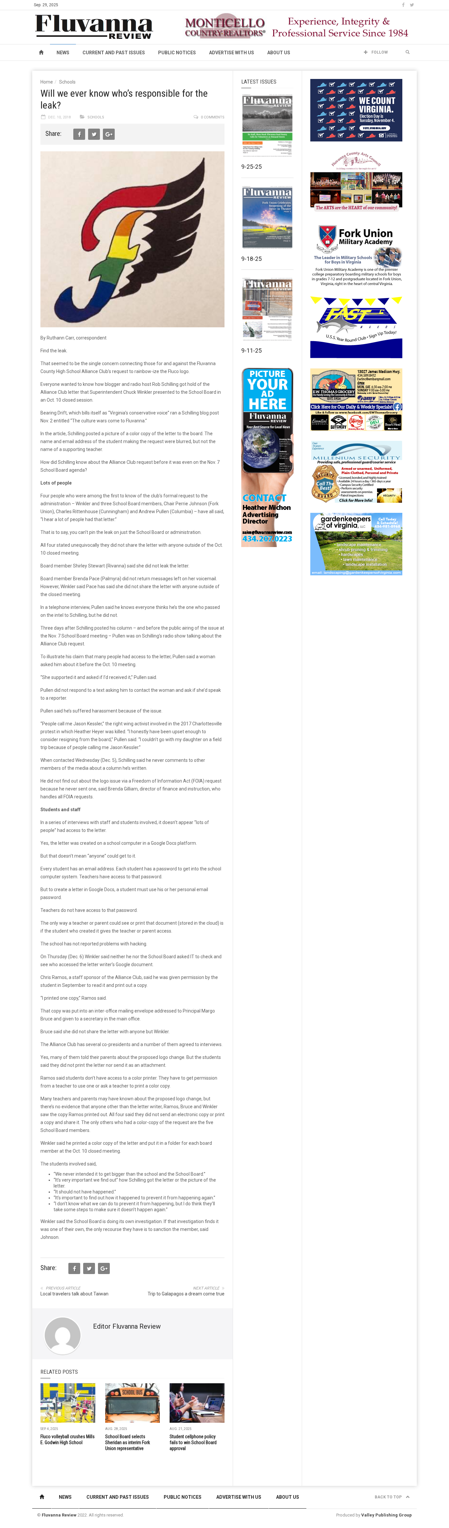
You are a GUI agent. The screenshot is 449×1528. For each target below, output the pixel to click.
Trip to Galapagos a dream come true (186, 1293)
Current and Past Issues (114, 52)
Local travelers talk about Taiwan (74, 1293)
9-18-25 (251, 258)
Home (46, 82)
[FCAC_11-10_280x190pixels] (356, 182)
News (63, 52)
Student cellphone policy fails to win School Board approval (193, 1442)
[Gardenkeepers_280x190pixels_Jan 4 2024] (356, 543)
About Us (278, 52)
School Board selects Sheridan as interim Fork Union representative (127, 1442)
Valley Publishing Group (386, 1515)
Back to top (389, 1497)
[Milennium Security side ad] (356, 471)
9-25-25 (251, 166)
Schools (67, 82)
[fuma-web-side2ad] (356, 254)
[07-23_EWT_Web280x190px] (356, 399)
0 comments (213, 117)
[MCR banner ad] (297, 25)
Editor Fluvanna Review (127, 1326)
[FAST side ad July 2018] (356, 327)
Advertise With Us (231, 52)
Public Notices (177, 52)
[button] (407, 52)
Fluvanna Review (59, 1515)
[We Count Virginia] (356, 110)
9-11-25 (251, 350)
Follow (379, 52)
